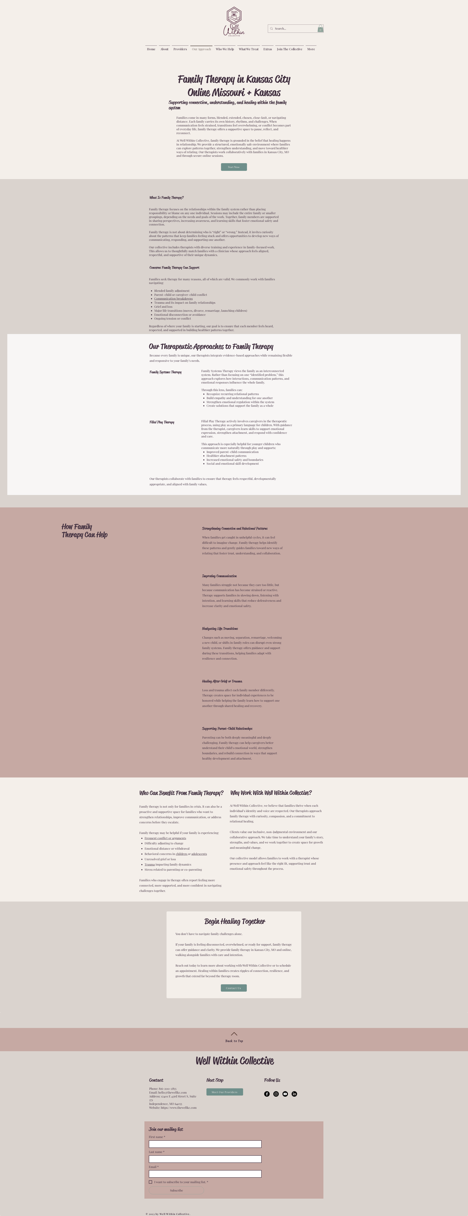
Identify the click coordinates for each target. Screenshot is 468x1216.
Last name (157, 1152)
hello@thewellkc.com (172, 1092)
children (182, 854)
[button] (320, 28)
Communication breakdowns (173, 298)
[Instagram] (276, 1094)
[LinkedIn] (294, 1094)
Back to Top (234, 1041)
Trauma (150, 864)
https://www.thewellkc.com (179, 1107)
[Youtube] (285, 1094)
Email (154, 1167)
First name (157, 1137)
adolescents (199, 854)
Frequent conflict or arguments (165, 838)
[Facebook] (267, 1094)
